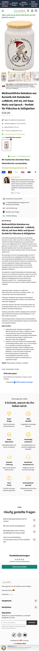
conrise (11, 594)
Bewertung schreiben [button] (20, 567)
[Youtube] (25, 635)
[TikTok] (14, 635)
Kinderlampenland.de (14, 168)
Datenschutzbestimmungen (9, 628)
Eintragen (31, 623)
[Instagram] (19, 635)
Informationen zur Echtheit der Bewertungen (17, 648)
